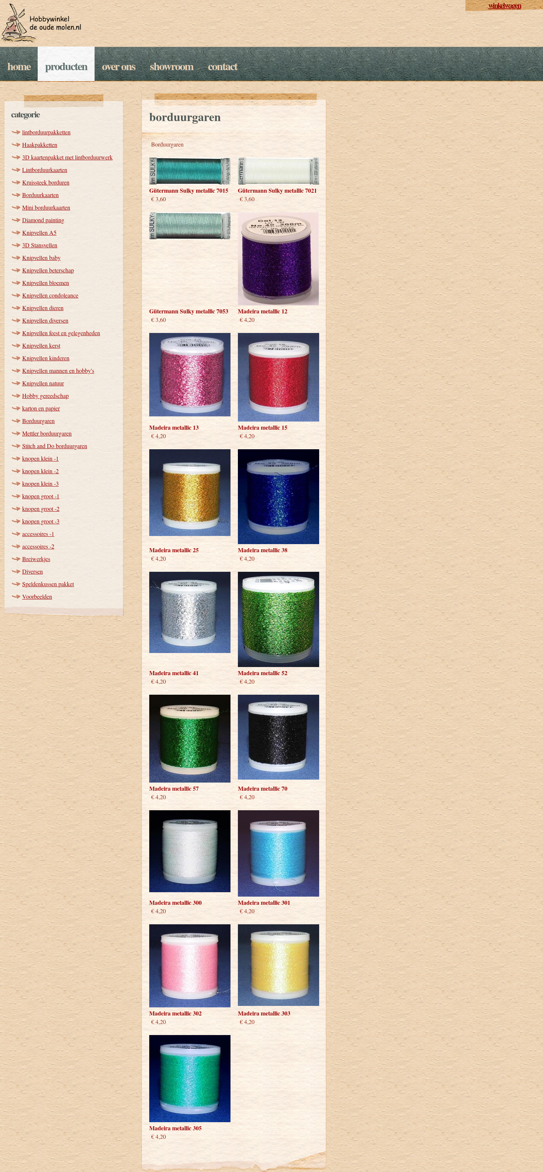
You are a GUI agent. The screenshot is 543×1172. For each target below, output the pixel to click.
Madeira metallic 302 (175, 1013)
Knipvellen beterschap (48, 270)
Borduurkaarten (40, 195)
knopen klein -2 (40, 471)
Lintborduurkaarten (44, 169)
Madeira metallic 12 (262, 311)
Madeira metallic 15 (262, 427)
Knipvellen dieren (43, 308)
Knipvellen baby (41, 257)
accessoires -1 (38, 533)
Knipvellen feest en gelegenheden (61, 333)
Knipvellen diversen (45, 320)
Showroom (171, 66)
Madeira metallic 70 (262, 788)
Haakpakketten (39, 144)
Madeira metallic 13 (174, 427)
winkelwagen (504, 5)
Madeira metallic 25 (174, 550)
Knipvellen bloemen (45, 282)
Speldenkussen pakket (48, 584)
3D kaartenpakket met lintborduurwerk (67, 157)
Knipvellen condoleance (50, 295)
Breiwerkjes (36, 559)
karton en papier (41, 408)
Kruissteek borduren (45, 182)
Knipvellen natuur (43, 383)
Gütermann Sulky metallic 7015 (188, 190)
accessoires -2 (38, 546)
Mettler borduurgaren (47, 433)
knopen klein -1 (40, 458)
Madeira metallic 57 (174, 788)
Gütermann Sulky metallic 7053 (188, 311)
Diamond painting (43, 220)
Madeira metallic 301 (264, 902)
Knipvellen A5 (39, 232)
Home (18, 66)
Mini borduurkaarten (46, 207)
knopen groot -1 (40, 496)
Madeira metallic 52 (262, 673)
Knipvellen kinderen (45, 358)
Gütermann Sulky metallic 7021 (277, 190)
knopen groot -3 (40, 521)
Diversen (32, 571)
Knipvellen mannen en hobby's (58, 370)
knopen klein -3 (40, 483)
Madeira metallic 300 (175, 902)
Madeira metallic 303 (264, 1013)
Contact (222, 66)
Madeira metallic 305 (175, 1128)
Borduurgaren (38, 421)
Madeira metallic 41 (174, 673)
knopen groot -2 (40, 508)
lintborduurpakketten (46, 132)
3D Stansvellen (39, 245)
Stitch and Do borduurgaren (54, 446)
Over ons (118, 66)
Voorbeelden (37, 596)
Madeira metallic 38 (262, 550)
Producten (66, 66)
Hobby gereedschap (45, 395)
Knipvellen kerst (41, 345)
